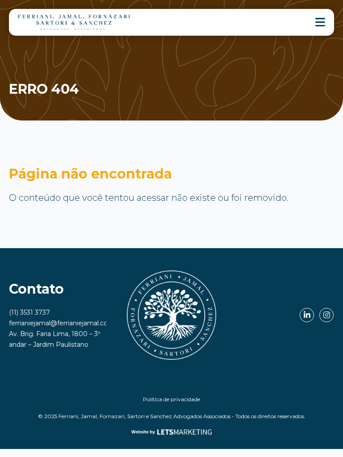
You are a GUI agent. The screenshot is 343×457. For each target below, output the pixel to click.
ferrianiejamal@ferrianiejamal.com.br (65, 323)
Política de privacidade (171, 399)
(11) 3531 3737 (29, 312)
